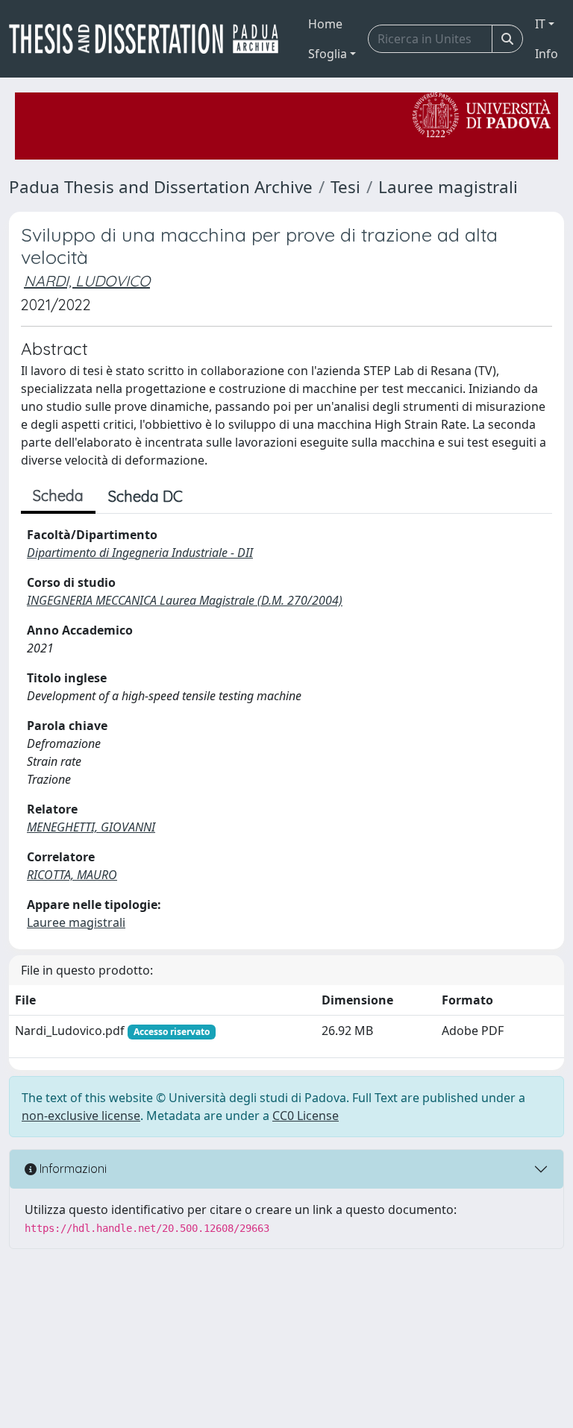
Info (546, 53)
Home (325, 24)
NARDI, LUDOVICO (87, 280)
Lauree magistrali (448, 186)
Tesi (345, 186)
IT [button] (540, 24)
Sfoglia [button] (327, 53)
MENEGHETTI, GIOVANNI (91, 827)
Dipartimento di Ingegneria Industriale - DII (140, 552)
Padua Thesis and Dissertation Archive (161, 186)
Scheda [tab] (58, 495)
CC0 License (305, 1115)
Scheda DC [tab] (145, 496)
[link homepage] (149, 39)
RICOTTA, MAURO (72, 874)
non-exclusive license (81, 1115)
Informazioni (72, 1168)
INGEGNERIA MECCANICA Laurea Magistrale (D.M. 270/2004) (184, 600)
